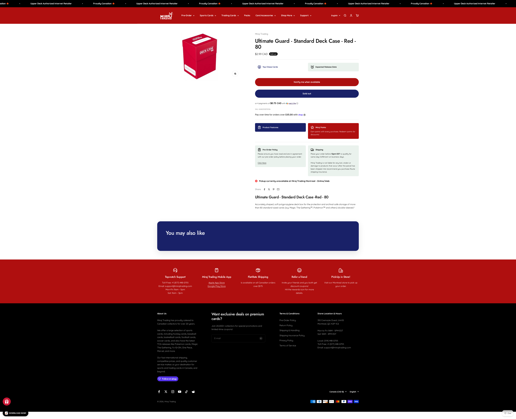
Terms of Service (288, 345)
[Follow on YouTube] (179, 391)
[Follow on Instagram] (173, 391)
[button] (307, 103)
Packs (247, 15)
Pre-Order (186, 15)
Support (304, 15)
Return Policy (286, 325)
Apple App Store (217, 282)
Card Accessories (264, 15)
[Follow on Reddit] (193, 391)
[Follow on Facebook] (159, 391)
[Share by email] (278, 189)
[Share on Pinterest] (273, 189)
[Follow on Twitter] (166, 391)
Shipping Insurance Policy (292, 335)
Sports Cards (206, 15)
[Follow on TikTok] (186, 391)
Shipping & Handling (290, 330)
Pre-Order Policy (288, 320)
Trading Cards (228, 15)
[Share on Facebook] (264, 189)
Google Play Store (217, 286)
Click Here (262, 163)
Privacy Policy (286, 340)
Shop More (286, 15)
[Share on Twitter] (269, 189)
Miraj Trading (261, 34)
